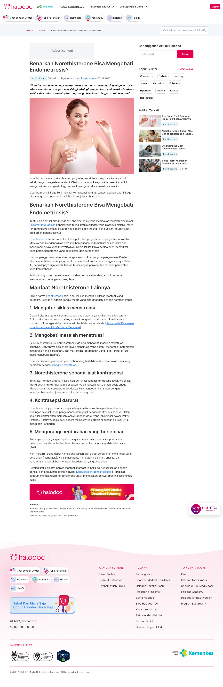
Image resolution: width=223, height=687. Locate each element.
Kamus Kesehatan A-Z (72, 6)
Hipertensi (145, 90)
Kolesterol (174, 83)
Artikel (42, 30)
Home (30, 30)
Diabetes (164, 76)
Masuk (215, 6)
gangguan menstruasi (64, 365)
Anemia (161, 90)
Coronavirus (146, 76)
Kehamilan (158, 83)
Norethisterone (38, 78)
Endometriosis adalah (42, 224)
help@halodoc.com (23, 621)
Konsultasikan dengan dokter (93, 471)
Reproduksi (146, 98)
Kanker (174, 90)
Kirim (185, 54)
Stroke (144, 83)
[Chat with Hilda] (204, 509)
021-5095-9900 (22, 627)
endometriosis (54, 296)
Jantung (178, 76)
